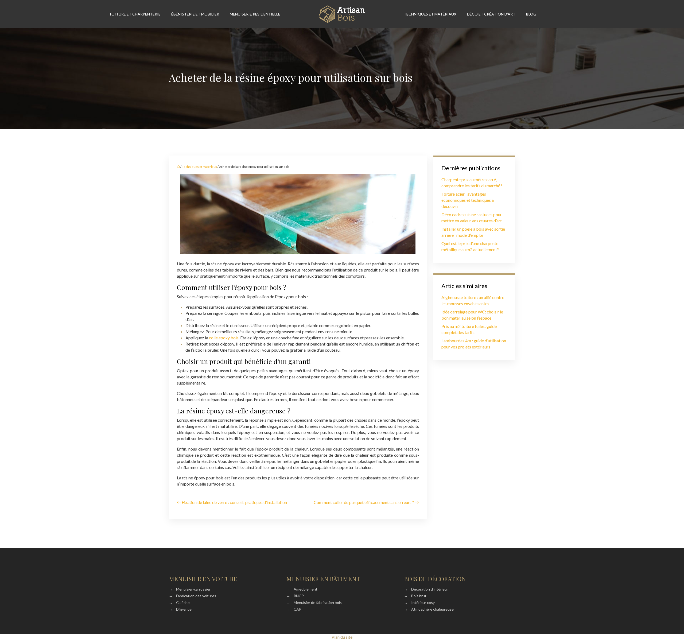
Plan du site (342, 636)
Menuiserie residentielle (255, 14)
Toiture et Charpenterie (135, 14)
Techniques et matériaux (430, 14)
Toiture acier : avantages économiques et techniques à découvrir (467, 200)
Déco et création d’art (491, 14)
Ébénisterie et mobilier (195, 14)
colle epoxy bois (224, 337)
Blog (531, 14)
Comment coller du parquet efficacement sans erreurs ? (364, 502)
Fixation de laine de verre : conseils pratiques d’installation (234, 502)
